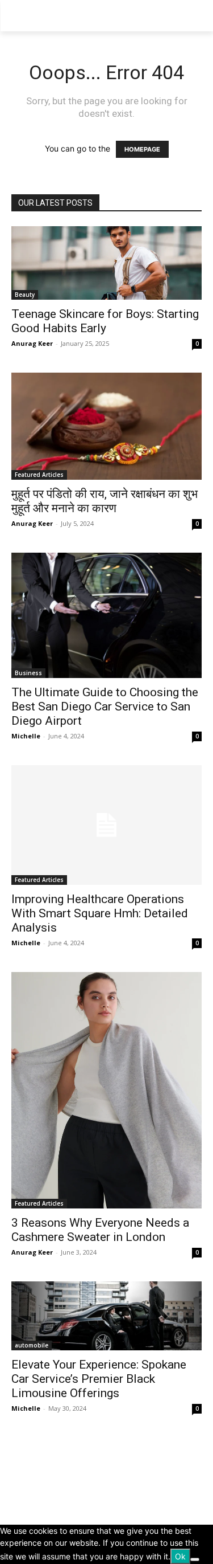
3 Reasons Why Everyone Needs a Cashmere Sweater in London (100, 1230)
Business (28, 673)
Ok (180, 1556)
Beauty (25, 295)
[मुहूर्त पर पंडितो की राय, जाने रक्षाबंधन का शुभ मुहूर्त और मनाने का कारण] (106, 426)
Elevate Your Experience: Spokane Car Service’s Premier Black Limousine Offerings (98, 1379)
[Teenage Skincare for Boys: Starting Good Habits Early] (106, 263)
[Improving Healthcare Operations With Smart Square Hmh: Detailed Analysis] (106, 825)
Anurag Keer (32, 343)
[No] (194, 1559)
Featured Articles (39, 475)
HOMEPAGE (142, 149)
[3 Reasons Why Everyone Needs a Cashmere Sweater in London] (106, 1090)
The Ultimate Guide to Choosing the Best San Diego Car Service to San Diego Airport (104, 706)
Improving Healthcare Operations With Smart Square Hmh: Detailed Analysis (99, 913)
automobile (31, 1345)
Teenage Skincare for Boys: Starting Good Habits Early (105, 321)
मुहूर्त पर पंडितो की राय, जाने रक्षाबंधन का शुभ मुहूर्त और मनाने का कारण (104, 501)
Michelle (25, 736)
